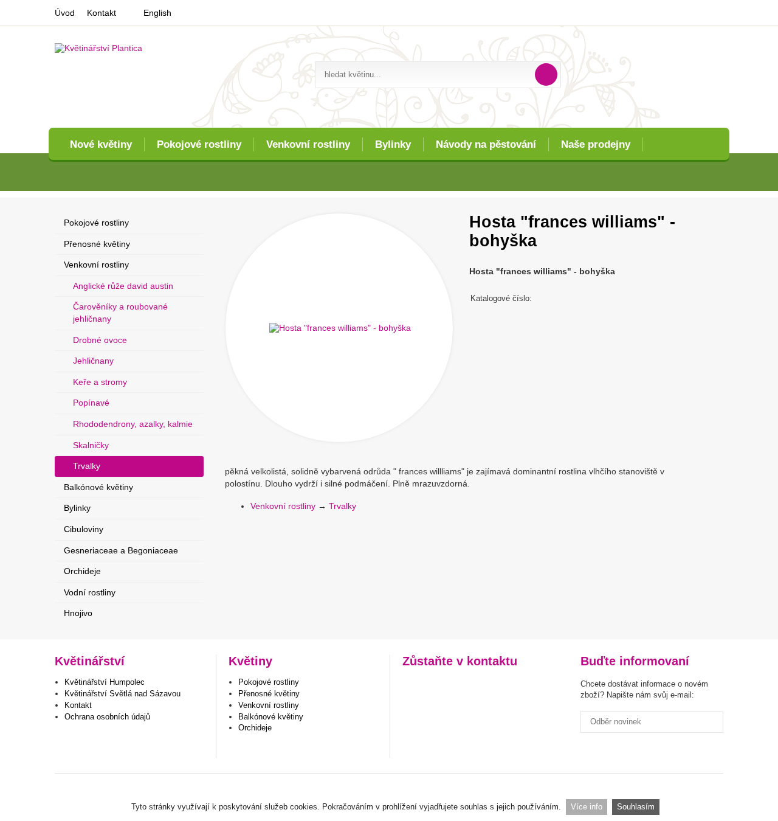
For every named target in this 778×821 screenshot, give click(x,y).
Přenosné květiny (97, 244)
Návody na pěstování (486, 144)
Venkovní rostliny (308, 144)
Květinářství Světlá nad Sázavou (122, 693)
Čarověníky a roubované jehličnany (120, 313)
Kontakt (101, 13)
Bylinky (393, 144)
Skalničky (91, 445)
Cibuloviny (83, 529)
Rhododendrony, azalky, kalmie (133, 424)
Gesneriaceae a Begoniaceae (121, 550)
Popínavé (91, 402)
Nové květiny (101, 144)
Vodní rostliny (89, 592)
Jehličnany (93, 360)
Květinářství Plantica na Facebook (413, 686)
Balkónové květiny (98, 487)
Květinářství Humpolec (104, 682)
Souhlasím (636, 806)
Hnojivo (78, 613)
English (157, 13)
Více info (586, 806)
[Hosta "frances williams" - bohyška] (339, 328)
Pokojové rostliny (199, 144)
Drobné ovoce (100, 340)
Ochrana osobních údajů (107, 716)
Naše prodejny (595, 144)
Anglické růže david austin (123, 286)
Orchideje (82, 571)
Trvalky (342, 506)
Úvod (65, 13)
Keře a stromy (100, 382)
